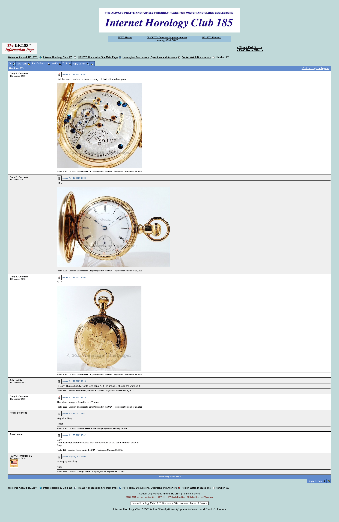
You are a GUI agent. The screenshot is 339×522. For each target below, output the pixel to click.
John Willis (16, 380)
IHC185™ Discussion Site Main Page (98, 57)
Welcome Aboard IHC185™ (23, 57)
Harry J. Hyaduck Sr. (21, 456)
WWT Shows (125, 37)
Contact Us (145, 493)
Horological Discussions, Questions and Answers (150, 57)
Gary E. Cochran (19, 73)
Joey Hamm (16, 434)
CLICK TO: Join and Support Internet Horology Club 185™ (167, 38)
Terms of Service (191, 493)
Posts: (62, 171)
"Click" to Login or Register (315, 68)
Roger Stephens (18, 412)
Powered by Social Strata (170, 476)
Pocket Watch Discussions (196, 57)
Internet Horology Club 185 (57, 57)
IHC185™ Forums (211, 37)
